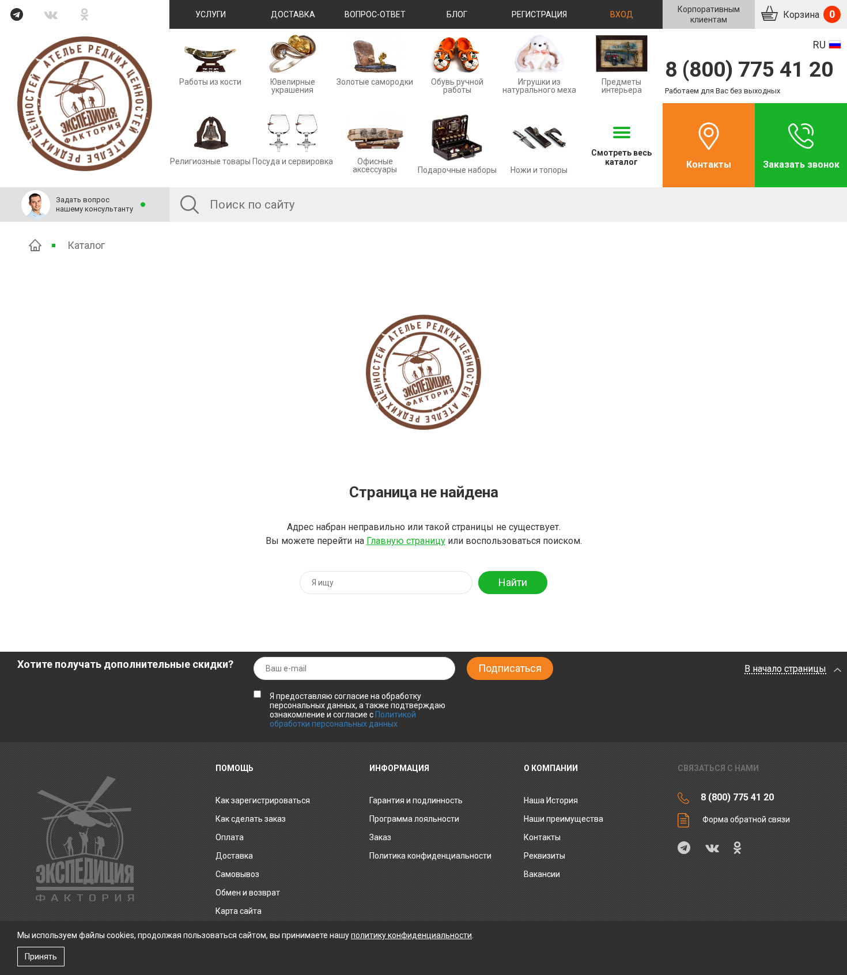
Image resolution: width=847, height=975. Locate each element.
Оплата (229, 837)
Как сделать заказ (250, 818)
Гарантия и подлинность (416, 800)
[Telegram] (17, 14)
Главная (35, 245)
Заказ (380, 837)
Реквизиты (544, 855)
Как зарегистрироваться (262, 800)
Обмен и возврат (247, 892)
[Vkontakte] (51, 14)
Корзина (808, 14)
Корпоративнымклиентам (709, 14)
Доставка (293, 14)
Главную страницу (405, 540)
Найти (512, 582)
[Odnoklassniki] (85, 14)
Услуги (210, 14)
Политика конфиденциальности (430, 855)
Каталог (86, 245)
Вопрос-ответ (375, 14)
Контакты (708, 164)
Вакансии (542, 874)
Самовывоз (237, 874)
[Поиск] (189, 204)
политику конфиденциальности (411, 935)
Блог (457, 14)
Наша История (551, 800)
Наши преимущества (563, 818)
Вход (621, 14)
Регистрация (539, 14)
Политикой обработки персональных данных (343, 719)
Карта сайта (238, 911)
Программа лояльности (414, 818)
